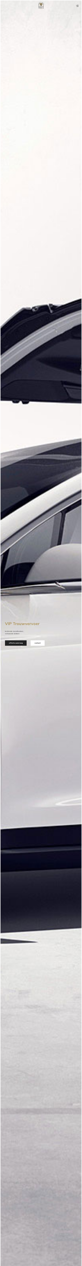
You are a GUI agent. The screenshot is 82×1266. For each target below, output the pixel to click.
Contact (37, 643)
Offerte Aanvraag (16, 643)
